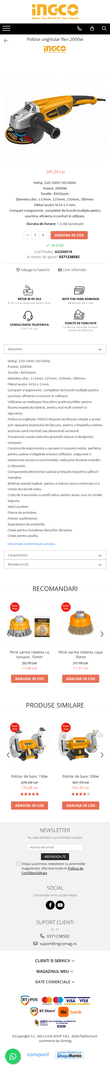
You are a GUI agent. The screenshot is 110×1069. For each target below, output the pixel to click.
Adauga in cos (69, 235)
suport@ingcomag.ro (58, 943)
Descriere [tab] (15, 349)
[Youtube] (60, 905)
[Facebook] (50, 905)
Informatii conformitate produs (31, 544)
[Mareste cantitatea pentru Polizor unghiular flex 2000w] (43, 235)
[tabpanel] (55, 113)
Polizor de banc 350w (80, 776)
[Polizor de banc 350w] (81, 745)
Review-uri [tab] (18, 564)
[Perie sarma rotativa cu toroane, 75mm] (29, 624)
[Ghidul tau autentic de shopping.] (38, 1055)
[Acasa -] (55, 12)
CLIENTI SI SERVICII (53, 960)
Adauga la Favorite (35, 269)
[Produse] (7, 30)
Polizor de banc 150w (29, 776)
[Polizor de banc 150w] (29, 745)
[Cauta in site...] (104, 28)
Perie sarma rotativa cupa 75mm (81, 654)
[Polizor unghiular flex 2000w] (55, 113)
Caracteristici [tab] (17, 555)
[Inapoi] (4, 40)
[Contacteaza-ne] (79, 28)
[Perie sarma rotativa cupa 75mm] (81, 624)
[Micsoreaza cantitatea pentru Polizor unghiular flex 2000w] (27, 235)
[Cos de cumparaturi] (92, 28)
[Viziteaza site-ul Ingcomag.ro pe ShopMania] (69, 1055)
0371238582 (58, 936)
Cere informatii (74, 269)
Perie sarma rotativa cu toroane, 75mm (29, 654)
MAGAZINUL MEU (53, 971)
